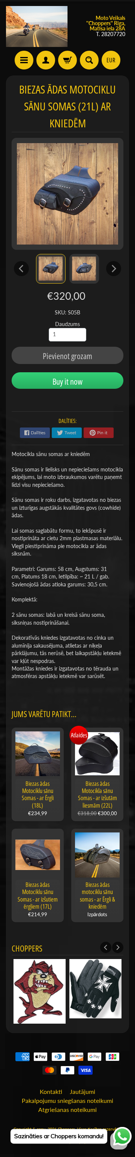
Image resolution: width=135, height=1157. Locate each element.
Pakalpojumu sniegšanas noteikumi (67, 1100)
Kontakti (51, 1091)
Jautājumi (82, 1091)
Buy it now (67, 381)
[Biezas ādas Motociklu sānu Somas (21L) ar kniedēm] (51, 269)
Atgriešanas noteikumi (67, 1109)
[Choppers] (37, 26)
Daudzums (67, 324)
